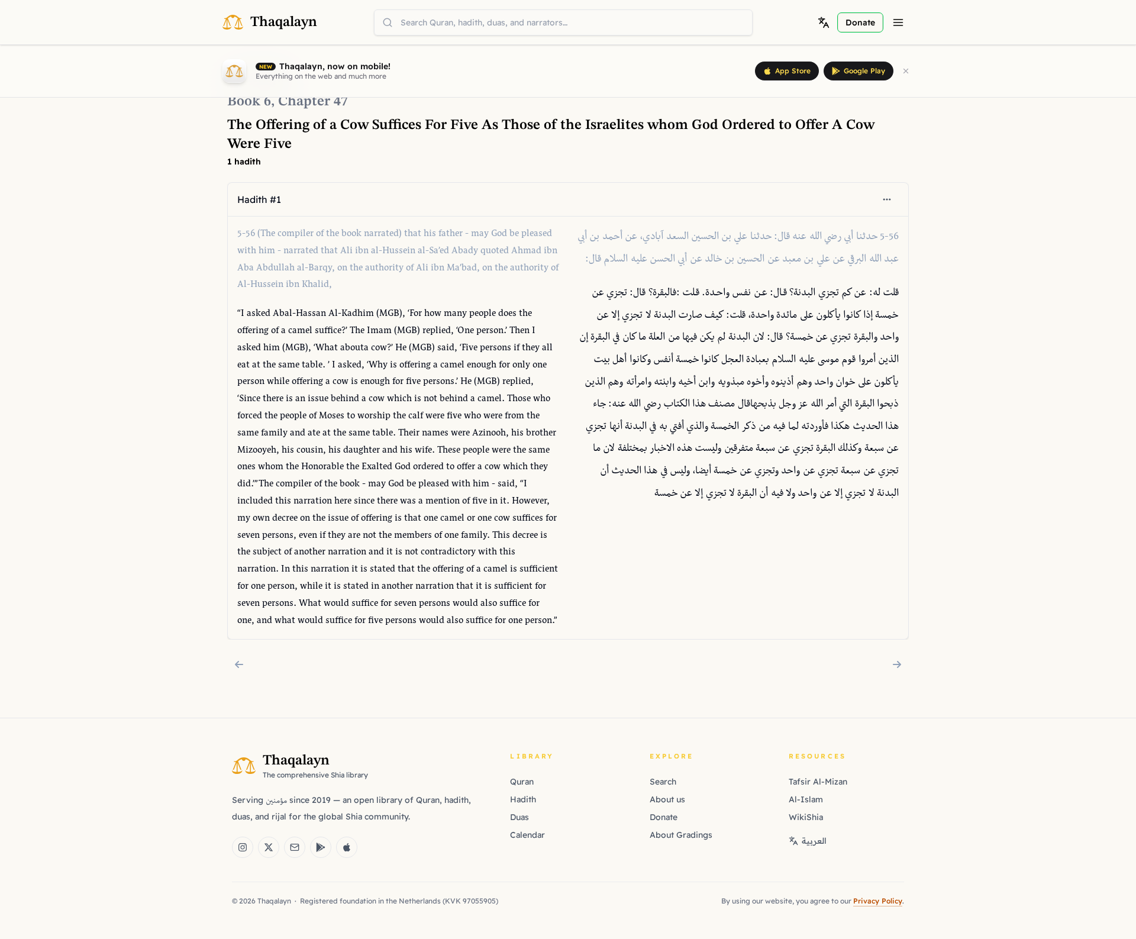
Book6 (249, 102)
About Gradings (681, 835)
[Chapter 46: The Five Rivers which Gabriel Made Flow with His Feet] (239, 664)
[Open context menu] (887, 199)
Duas (519, 817)
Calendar (527, 835)
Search (663, 781)
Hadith (523, 799)
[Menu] (898, 22)
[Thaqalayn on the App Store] (346, 847)
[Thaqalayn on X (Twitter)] (268, 847)
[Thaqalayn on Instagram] (242, 847)
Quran (522, 781)
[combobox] (563, 22)
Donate (663, 817)
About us (667, 799)
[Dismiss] (906, 71)
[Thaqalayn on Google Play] (320, 847)
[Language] (823, 22)
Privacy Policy (877, 900)
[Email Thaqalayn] (294, 847)
